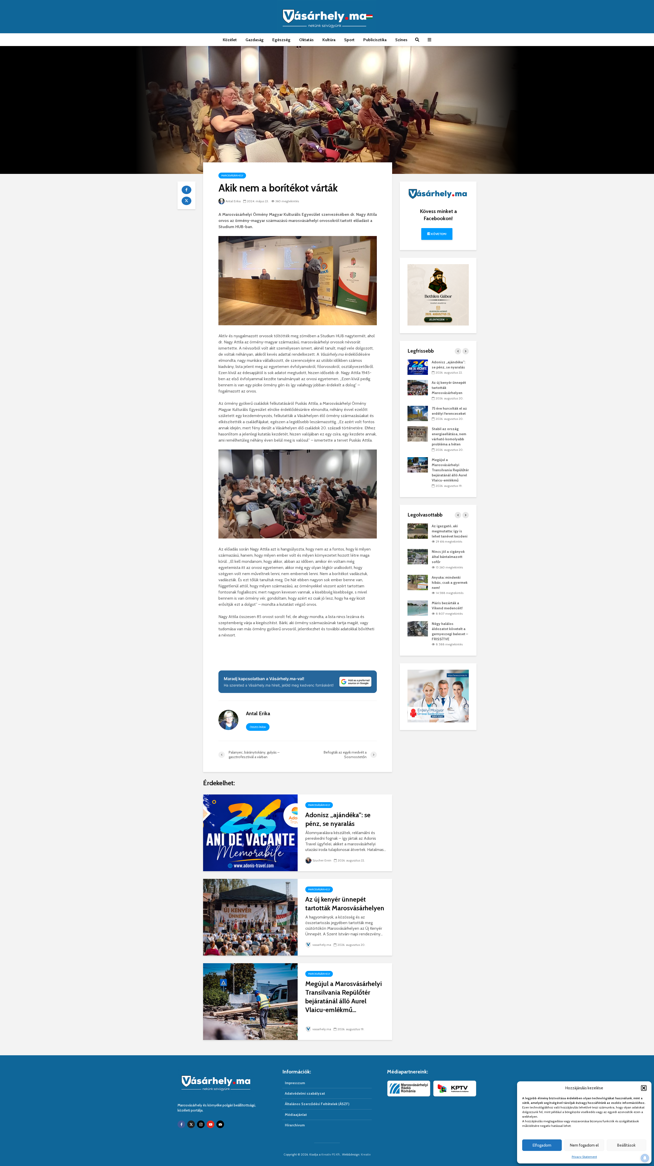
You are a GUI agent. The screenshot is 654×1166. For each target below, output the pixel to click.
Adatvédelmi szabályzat (305, 1093)
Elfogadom (542, 1145)
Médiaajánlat (296, 1114)
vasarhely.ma (321, 945)
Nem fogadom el (584, 1145)
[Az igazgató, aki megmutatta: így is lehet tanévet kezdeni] (417, 530)
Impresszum (295, 1083)
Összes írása (258, 727)
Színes (401, 39)
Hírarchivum (295, 1125)
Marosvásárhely (232, 175)
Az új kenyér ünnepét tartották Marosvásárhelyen (344, 903)
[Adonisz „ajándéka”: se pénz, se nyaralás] (250, 832)
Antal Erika (233, 201)
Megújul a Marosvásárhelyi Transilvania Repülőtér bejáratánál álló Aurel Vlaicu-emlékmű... (343, 997)
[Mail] (220, 1124)
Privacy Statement (584, 1157)
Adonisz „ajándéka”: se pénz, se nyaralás (337, 819)
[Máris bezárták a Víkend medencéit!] (417, 608)
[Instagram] (201, 1124)
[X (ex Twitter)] (191, 1124)
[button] (643, 1088)
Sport (349, 39)
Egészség (281, 39)
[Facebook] (181, 1124)
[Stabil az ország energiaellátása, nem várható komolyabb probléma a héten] (417, 433)
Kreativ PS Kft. (331, 1154)
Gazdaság (255, 39)
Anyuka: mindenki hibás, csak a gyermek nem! (450, 582)
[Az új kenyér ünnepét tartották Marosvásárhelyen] (250, 916)
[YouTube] (210, 1124)
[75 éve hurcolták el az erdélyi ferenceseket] (417, 413)
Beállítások (626, 1145)
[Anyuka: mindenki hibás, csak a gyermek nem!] (417, 582)
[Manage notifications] (645, 1158)
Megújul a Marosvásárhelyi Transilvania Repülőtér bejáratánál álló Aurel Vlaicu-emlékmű (450, 470)
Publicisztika (375, 39)
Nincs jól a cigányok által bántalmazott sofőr (448, 556)
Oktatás (306, 39)
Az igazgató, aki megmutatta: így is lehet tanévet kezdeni (450, 531)
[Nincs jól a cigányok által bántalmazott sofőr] (417, 556)
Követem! (438, 234)
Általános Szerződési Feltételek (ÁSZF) (317, 1104)
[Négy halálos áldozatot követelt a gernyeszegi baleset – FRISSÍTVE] (417, 628)
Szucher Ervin (321, 860)
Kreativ (366, 1154)
